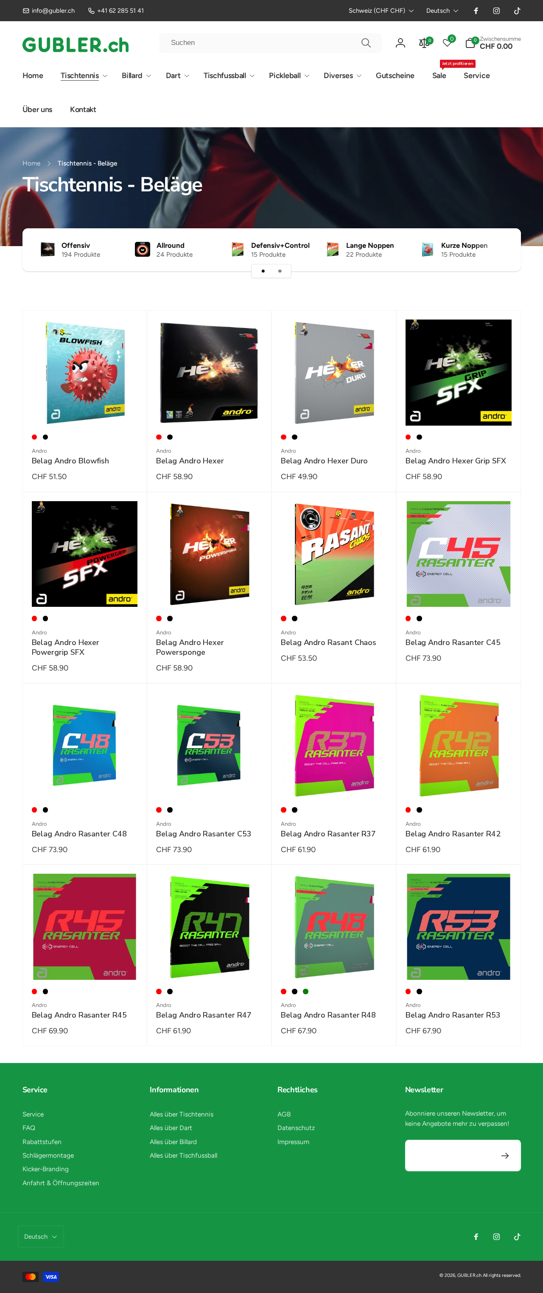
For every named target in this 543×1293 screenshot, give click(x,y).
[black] (45, 437)
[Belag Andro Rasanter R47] (209, 963)
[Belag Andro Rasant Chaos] (334, 590)
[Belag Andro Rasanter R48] (334, 963)
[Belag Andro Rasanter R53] (459, 963)
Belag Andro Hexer (190, 461)
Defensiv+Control (280, 245)
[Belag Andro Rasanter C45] (459, 590)
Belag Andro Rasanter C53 (203, 834)
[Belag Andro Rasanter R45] (85, 963)
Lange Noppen (370, 245)
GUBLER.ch (469, 1275)
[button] (493, 43)
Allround (171, 245)
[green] (305, 991)
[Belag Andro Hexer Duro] (334, 409)
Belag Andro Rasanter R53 (453, 1015)
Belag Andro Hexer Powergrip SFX (66, 647)
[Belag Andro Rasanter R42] (459, 781)
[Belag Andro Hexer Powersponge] (209, 590)
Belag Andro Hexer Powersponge (190, 647)
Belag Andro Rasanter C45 (453, 643)
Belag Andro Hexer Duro (324, 461)
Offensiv (76, 245)
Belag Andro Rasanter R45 (79, 1015)
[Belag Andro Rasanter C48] (85, 781)
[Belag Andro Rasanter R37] (334, 781)
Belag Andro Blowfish (70, 461)
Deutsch (438, 10)
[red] (34, 437)
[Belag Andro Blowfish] (85, 409)
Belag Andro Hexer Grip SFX (456, 461)
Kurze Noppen (464, 245)
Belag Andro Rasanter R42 (453, 834)
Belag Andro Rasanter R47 (203, 1015)
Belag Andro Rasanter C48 (79, 834)
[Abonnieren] (505, 1155)
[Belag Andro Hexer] (209, 409)
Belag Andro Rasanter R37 (328, 834)
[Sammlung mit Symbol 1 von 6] (263, 271)
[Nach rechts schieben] (498, 249)
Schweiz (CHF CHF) (377, 10)
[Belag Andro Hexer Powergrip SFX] (85, 590)
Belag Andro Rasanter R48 (328, 1015)
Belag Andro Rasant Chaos (328, 643)
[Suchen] (366, 43)
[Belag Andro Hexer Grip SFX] (459, 409)
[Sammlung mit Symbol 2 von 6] (280, 271)
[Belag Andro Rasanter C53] (209, 781)
